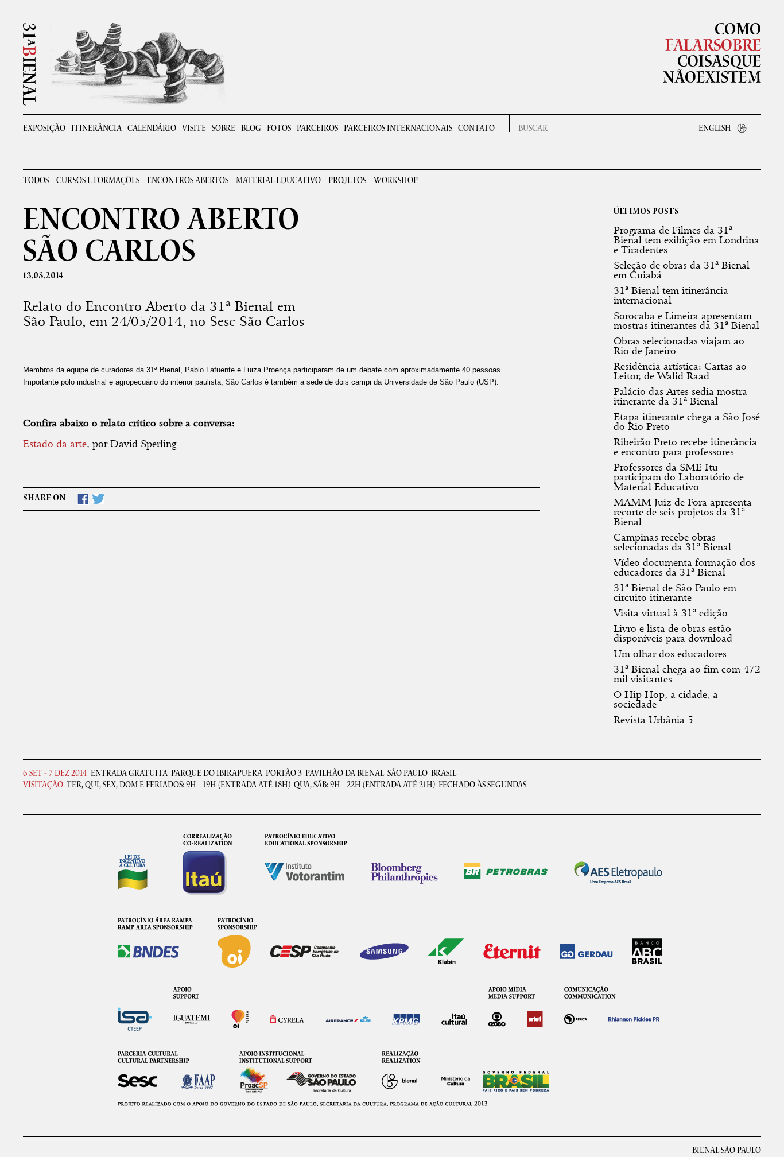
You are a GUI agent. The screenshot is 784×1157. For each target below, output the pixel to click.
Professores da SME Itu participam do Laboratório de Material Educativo (679, 477)
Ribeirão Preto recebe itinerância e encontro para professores (685, 447)
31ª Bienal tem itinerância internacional (671, 295)
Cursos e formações (97, 181)
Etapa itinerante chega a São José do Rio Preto (687, 421)
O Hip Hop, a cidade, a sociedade (666, 699)
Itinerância (96, 128)
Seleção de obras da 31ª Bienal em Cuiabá (682, 270)
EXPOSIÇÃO (44, 128)
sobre (223, 128)
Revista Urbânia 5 (653, 719)
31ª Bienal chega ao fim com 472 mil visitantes (687, 674)
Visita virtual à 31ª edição (671, 613)
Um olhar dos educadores (670, 653)
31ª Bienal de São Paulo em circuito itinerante (675, 592)
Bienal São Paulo (726, 1151)
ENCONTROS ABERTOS (187, 181)
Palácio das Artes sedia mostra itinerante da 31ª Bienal (680, 396)
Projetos (347, 181)
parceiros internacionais (398, 128)
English (714, 128)
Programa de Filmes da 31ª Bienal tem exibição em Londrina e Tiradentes (686, 240)
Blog (251, 128)
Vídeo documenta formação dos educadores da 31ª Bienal (684, 567)
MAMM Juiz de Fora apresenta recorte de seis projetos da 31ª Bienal (683, 512)
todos (36, 181)
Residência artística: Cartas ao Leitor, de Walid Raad (680, 371)
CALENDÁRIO (151, 128)
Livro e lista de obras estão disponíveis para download (673, 633)
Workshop (396, 181)
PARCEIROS (317, 128)
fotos (279, 128)
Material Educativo (278, 181)
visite (194, 128)
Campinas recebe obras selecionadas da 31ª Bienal (672, 542)
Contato (476, 128)
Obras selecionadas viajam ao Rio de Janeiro (679, 346)
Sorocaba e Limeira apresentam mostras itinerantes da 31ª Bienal (686, 320)
